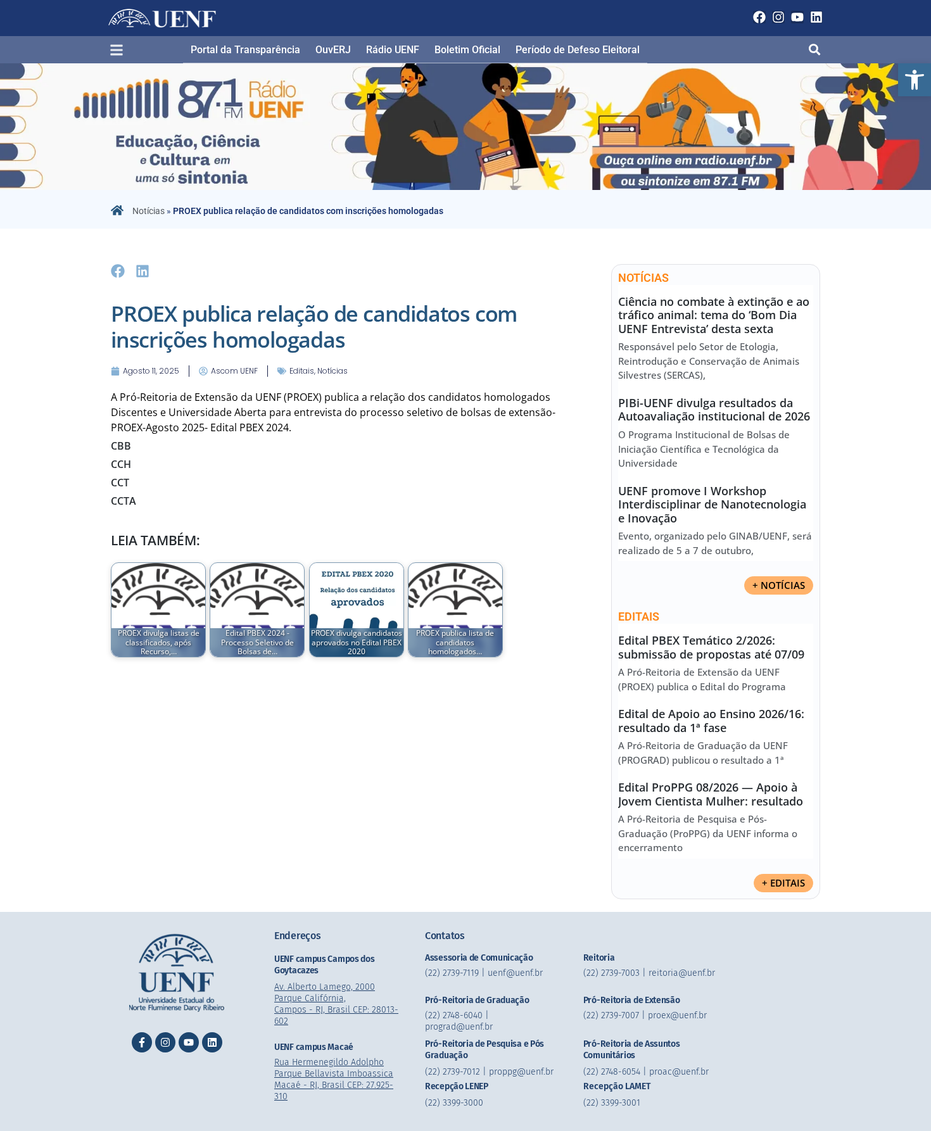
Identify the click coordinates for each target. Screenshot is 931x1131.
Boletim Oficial (467, 50)
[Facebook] (759, 17)
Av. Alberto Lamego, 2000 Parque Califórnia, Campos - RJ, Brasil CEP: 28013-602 (336, 1004)
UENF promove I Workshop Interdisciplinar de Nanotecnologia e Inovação (712, 504)
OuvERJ (333, 50)
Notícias (148, 211)
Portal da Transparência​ (245, 50)
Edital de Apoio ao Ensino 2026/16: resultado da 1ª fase (711, 720)
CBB (121, 446)
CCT (120, 483)
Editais (301, 370)
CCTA (123, 501)
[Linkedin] (816, 17)
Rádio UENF (392, 50)
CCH (121, 464)
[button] (914, 79)
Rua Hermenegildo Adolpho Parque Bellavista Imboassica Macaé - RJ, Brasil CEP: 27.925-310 (333, 1079)
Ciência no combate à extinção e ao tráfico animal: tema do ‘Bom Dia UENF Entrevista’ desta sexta (713, 315)
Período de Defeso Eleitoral (578, 50)
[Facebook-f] (142, 1042)
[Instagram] (778, 17)
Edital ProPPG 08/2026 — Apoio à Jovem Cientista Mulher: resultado (710, 794)
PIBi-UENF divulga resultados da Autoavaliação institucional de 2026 (714, 409)
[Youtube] (797, 17)
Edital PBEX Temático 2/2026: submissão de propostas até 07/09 (711, 647)
